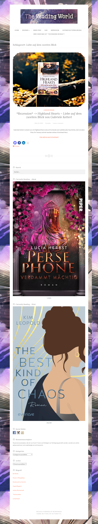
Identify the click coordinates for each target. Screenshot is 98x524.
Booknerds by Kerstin (19, 482)
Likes (17, 146)
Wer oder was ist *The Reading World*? (49, 34)
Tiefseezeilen (17, 494)
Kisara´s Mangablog (18, 478)
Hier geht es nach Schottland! (49, 137)
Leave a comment (58, 123)
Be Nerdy (15, 473)
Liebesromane (49, 110)
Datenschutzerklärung (72, 30)
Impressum (55, 30)
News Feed (37, 30)
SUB (46, 30)
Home (17, 30)
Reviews (25, 30)
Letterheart (16, 498)
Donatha (48, 123)
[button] (15, 142)
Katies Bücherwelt (18, 490)
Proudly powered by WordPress (49, 511)
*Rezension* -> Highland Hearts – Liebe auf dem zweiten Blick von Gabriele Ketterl (49, 115)
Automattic (56, 513)
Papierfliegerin (17, 486)
